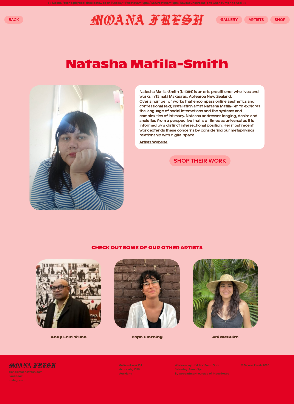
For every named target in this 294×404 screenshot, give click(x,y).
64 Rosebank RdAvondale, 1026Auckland (130, 369)
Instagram (16, 380)
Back (14, 19)
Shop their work (200, 160)
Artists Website (153, 142)
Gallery (229, 19)
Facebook (15, 376)
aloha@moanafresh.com (25, 372)
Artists (256, 19)
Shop (280, 19)
